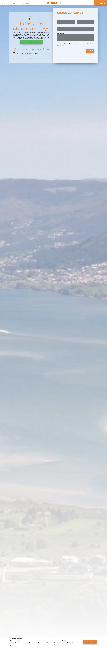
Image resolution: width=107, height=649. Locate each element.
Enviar (90, 50)
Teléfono (80, 19)
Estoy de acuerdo (90, 642)
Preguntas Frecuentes (26, 2)
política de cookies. (57, 645)
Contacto (39, 1)
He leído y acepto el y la (75, 44)
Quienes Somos (4, 2)
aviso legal (78, 43)
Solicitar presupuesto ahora (31, 42)
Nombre (60, 19)
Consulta (60, 33)
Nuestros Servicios (14, 2)
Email (59, 26)
